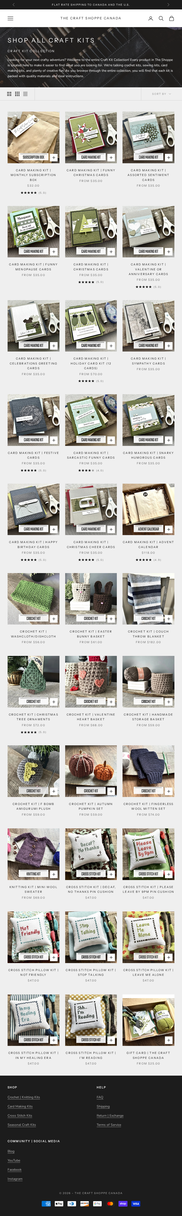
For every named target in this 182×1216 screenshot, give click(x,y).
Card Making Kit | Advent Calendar (148, 544)
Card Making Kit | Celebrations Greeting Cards (33, 363)
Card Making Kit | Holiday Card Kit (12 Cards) (91, 363)
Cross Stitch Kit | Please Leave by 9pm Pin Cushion (148, 889)
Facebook (15, 1169)
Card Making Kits (20, 1106)
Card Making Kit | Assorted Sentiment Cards (148, 175)
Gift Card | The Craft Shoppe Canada (148, 1055)
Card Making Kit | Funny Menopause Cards (33, 267)
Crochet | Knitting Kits (24, 1097)
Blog (11, 1151)
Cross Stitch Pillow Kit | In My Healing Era (33, 1055)
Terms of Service (109, 1125)
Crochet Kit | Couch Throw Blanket (148, 634)
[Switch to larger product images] (9, 94)
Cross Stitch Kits (20, 1115)
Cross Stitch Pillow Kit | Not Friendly (33, 972)
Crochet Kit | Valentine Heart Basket (91, 717)
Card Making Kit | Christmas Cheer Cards (91, 544)
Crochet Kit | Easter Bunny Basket (91, 634)
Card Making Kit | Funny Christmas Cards (91, 172)
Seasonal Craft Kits (22, 1125)
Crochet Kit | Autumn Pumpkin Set (91, 806)
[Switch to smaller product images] (17, 94)
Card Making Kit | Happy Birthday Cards (33, 544)
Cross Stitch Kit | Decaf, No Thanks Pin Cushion (91, 889)
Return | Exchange (110, 1115)
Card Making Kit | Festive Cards (33, 455)
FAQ (100, 1097)
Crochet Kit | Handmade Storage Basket (148, 717)
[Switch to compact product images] (25, 94)
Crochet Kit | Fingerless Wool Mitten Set (148, 806)
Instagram (15, 1179)
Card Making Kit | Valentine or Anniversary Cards (148, 269)
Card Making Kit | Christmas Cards (91, 267)
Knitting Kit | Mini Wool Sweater (33, 889)
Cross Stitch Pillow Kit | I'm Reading (91, 1055)
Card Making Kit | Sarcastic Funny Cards (91, 455)
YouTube (14, 1160)
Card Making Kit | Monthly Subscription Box (33, 175)
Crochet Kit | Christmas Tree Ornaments (33, 717)
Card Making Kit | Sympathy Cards (148, 361)
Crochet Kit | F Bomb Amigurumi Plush (33, 806)
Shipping (103, 1106)
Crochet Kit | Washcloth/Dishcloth (33, 634)
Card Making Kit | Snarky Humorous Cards (148, 455)
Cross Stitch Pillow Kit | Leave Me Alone (148, 972)
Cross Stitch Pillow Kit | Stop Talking (91, 972)
